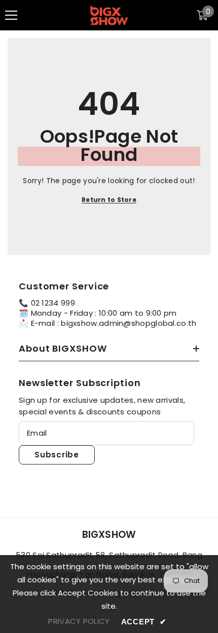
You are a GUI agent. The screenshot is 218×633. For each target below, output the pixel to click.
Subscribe (56, 454)
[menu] (11, 15)
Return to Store (109, 199)
